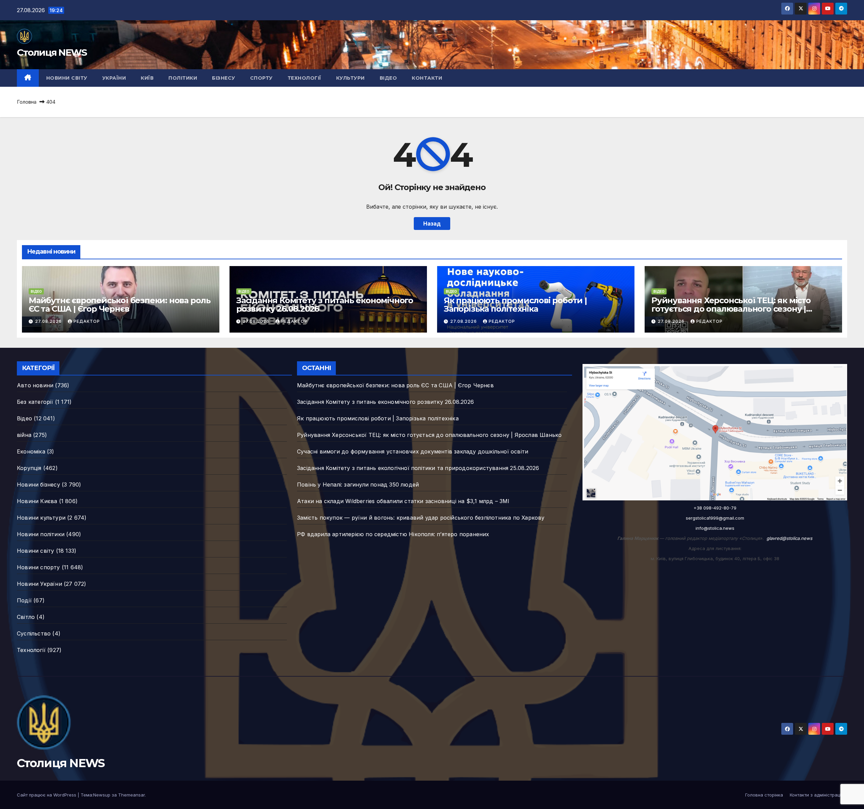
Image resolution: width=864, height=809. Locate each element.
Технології (304, 78)
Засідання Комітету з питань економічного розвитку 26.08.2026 (324, 304)
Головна (26, 102)
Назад (432, 223)
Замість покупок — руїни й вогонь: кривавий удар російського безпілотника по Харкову (421, 517)
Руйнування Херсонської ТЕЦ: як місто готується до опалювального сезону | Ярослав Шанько (731, 308)
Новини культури (41, 517)
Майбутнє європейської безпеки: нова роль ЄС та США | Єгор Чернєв (120, 304)
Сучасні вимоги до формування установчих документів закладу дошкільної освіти (412, 451)
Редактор (87, 321)
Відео (388, 78)
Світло (26, 617)
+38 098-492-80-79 (715, 508)
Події (24, 600)
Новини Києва (37, 501)
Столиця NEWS (52, 52)
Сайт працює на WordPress (47, 795)
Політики (182, 78)
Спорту (261, 78)
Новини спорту (38, 567)
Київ (147, 78)
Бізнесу (223, 78)
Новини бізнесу (38, 484)
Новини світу (66, 78)
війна (24, 435)
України (114, 78)
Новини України (39, 583)
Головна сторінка (764, 795)
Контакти (427, 78)
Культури (350, 78)
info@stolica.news (715, 528)
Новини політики (40, 534)
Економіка (31, 451)
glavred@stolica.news (789, 538)
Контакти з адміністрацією (818, 795)
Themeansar (131, 795)
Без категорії (35, 401)
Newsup (101, 795)
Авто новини (35, 385)
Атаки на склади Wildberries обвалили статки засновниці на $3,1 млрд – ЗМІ (403, 501)
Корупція (29, 468)
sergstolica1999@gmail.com (715, 518)
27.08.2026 (49, 321)
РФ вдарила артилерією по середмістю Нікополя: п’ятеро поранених (393, 534)
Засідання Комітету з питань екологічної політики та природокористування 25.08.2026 (418, 468)
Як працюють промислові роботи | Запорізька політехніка (515, 304)
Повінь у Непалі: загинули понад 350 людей (358, 484)
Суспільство (34, 633)
